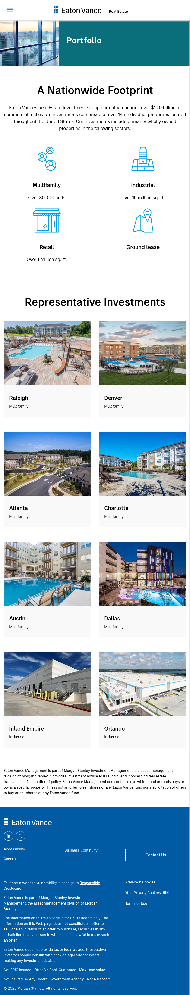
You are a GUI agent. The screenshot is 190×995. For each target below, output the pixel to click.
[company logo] (91, 10)
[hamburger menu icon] (10, 10)
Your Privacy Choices (144, 893)
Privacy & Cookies (140, 882)
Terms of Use (136, 903)
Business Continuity (81, 850)
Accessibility (14, 849)
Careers (10, 858)
